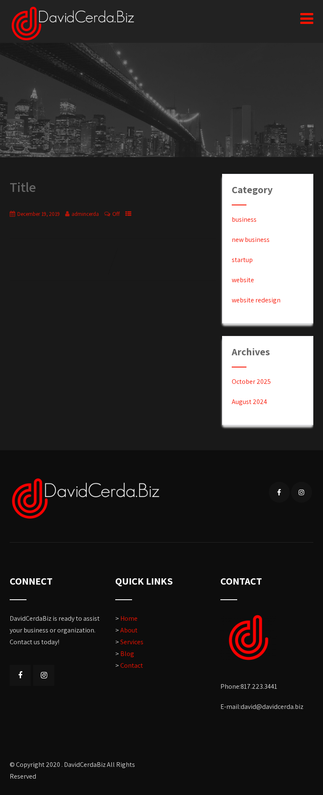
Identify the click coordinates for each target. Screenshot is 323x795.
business (244, 219)
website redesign (256, 300)
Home (129, 618)
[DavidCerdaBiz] (73, 23)
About (129, 630)
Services (131, 642)
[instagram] (301, 492)
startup (242, 259)
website (243, 279)
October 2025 (251, 381)
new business (251, 239)
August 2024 (249, 401)
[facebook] (279, 492)
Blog (127, 653)
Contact (131, 665)
